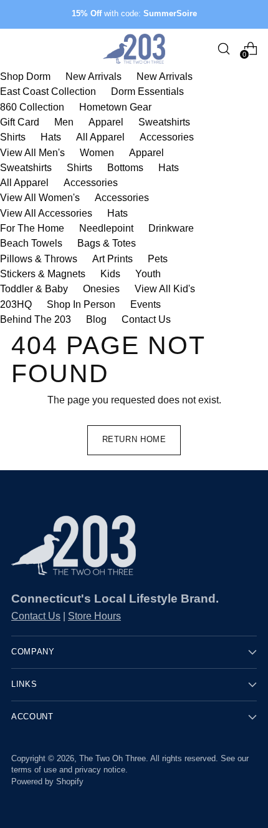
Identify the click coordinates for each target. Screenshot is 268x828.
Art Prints (112, 258)
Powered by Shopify (47, 781)
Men (64, 121)
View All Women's (40, 197)
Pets (158, 258)
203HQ (16, 304)
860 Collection (32, 106)
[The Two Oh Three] (134, 49)
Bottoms (125, 167)
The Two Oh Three (112, 758)
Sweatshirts (164, 121)
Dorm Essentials (147, 91)
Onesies (101, 288)
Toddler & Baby (34, 288)
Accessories (167, 136)
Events (145, 304)
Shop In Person (81, 304)
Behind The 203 (35, 319)
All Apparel (100, 136)
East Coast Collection (48, 91)
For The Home (32, 228)
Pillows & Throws (38, 258)
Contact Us (146, 319)
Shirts (13, 136)
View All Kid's (165, 288)
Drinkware (171, 228)
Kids (110, 273)
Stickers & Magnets (42, 273)
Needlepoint (106, 228)
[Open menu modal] (18, 48)
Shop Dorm (25, 76)
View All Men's (32, 152)
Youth (148, 273)
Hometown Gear (115, 106)
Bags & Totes (106, 243)
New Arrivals (93, 76)
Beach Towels (31, 243)
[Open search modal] (223, 48)
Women (97, 152)
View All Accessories (46, 213)
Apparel (106, 121)
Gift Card (19, 121)
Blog (96, 319)
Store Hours (94, 615)
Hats (51, 136)
